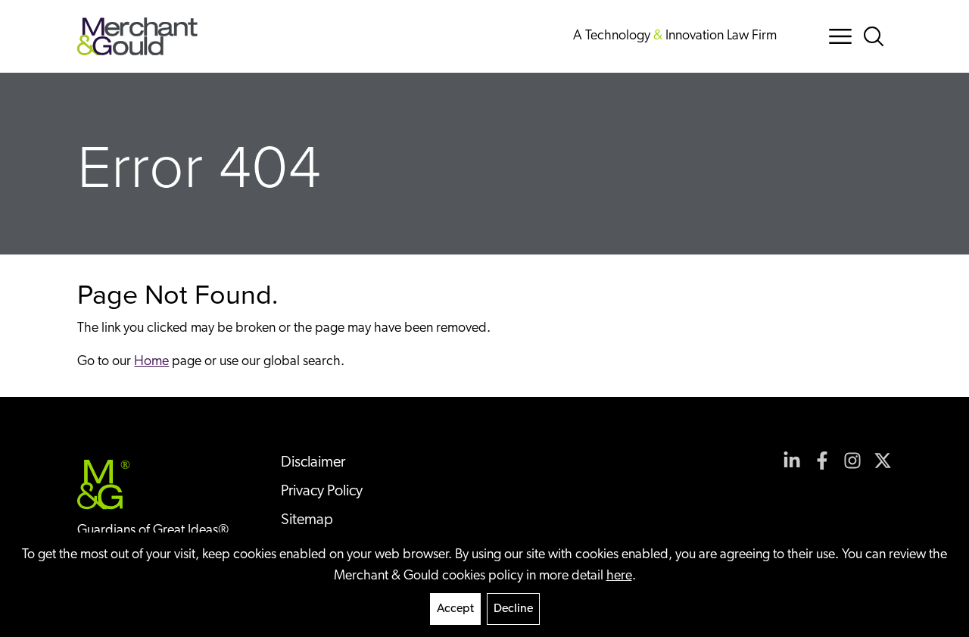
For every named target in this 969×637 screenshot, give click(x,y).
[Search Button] (877, 36)
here (619, 576)
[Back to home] (137, 36)
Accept (455, 609)
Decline (513, 609)
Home (151, 362)
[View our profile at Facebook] (822, 460)
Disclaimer (313, 462)
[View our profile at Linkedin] (792, 460)
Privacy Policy (322, 491)
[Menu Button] (840, 36)
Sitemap (307, 520)
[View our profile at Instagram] (852, 460)
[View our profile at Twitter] (883, 460)
